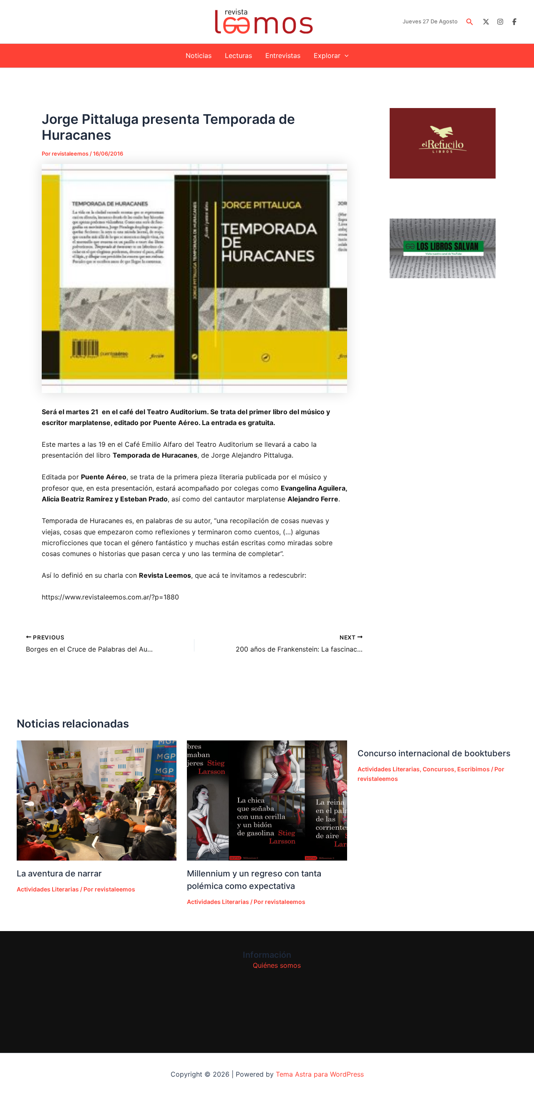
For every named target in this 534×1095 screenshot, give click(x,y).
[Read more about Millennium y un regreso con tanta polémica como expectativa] (267, 800)
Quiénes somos (277, 965)
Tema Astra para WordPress (320, 1074)
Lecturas (238, 55)
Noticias (199, 55)
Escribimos (473, 769)
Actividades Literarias (48, 889)
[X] (486, 21)
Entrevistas (282, 55)
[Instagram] (500, 21)
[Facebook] (514, 21)
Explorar (327, 55)
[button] (470, 22)
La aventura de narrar (59, 873)
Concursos (438, 769)
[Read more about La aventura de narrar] (96, 800)
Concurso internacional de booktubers (434, 753)
